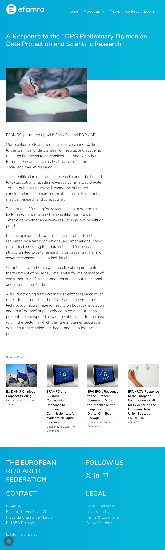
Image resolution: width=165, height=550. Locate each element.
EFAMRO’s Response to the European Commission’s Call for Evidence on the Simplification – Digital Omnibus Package (102, 404)
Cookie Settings (99, 523)
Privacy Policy (98, 511)
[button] (9, 541)
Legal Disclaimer (100, 506)
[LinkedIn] (96, 475)
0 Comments (140, 420)
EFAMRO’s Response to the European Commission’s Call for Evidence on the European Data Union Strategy (143, 402)
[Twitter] (88, 475)
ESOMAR (87, 135)
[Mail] (105, 475)
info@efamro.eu (24, 534)
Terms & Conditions (103, 517)
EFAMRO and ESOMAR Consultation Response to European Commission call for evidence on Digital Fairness (61, 406)
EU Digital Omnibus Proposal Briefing (20, 393)
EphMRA (63, 135)
